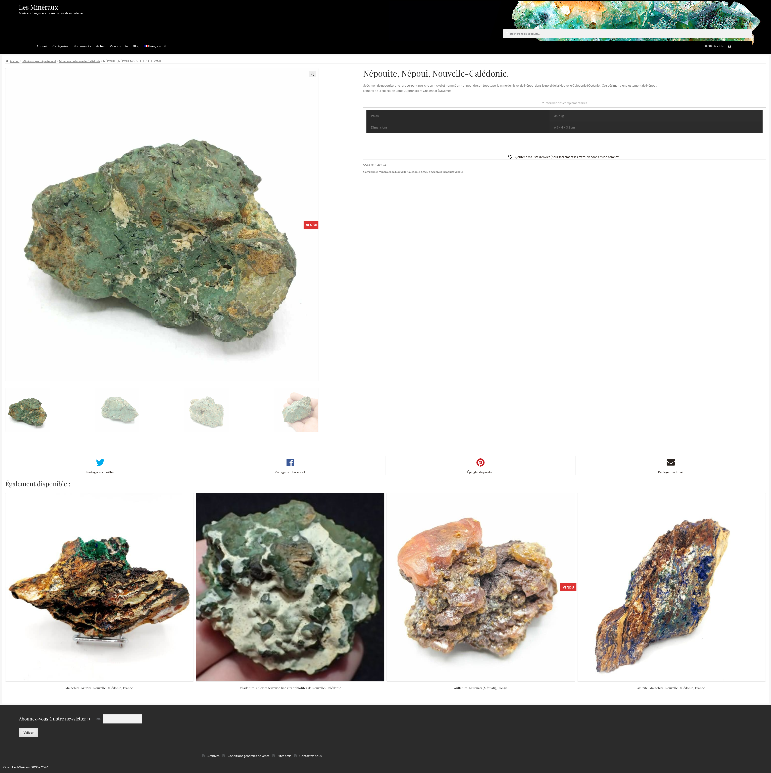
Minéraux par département (39, 61)
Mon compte (119, 46)
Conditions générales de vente (248, 756)
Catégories (60, 46)
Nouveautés (82, 46)
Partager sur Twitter (100, 472)
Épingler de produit (480, 472)
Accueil (42, 46)
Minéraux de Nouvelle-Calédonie (79, 61)
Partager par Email (670, 472)
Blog (136, 46)
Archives (213, 756)
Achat (100, 46)
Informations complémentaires (565, 103)
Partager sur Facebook (290, 472)
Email (99, 719)
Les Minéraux (38, 7)
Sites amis (284, 756)
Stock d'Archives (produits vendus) (442, 171)
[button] (312, 74)
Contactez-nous (310, 756)
